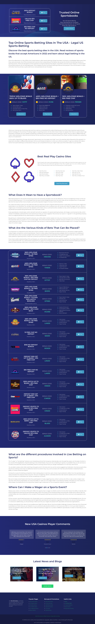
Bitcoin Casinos (33, 610)
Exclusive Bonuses (48, 603)
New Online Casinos (33, 601)
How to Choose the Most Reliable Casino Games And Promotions (73, 571)
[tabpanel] (22, 537)
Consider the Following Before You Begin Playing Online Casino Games (21, 571)
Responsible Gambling (69, 608)
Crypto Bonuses (48, 610)
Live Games (47, 608)
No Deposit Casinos (33, 603)
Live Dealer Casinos (33, 606)
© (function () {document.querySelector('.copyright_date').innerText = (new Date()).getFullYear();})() (47, 619)
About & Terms (67, 606)
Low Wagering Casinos (34, 608)
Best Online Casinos (49, 601)
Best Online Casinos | (39, 616)
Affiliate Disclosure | (47, 616)
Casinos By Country (49, 606)
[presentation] (45, 547)
